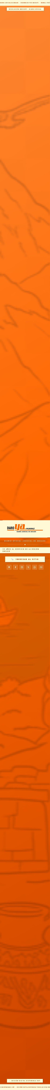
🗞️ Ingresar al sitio (25, 559)
